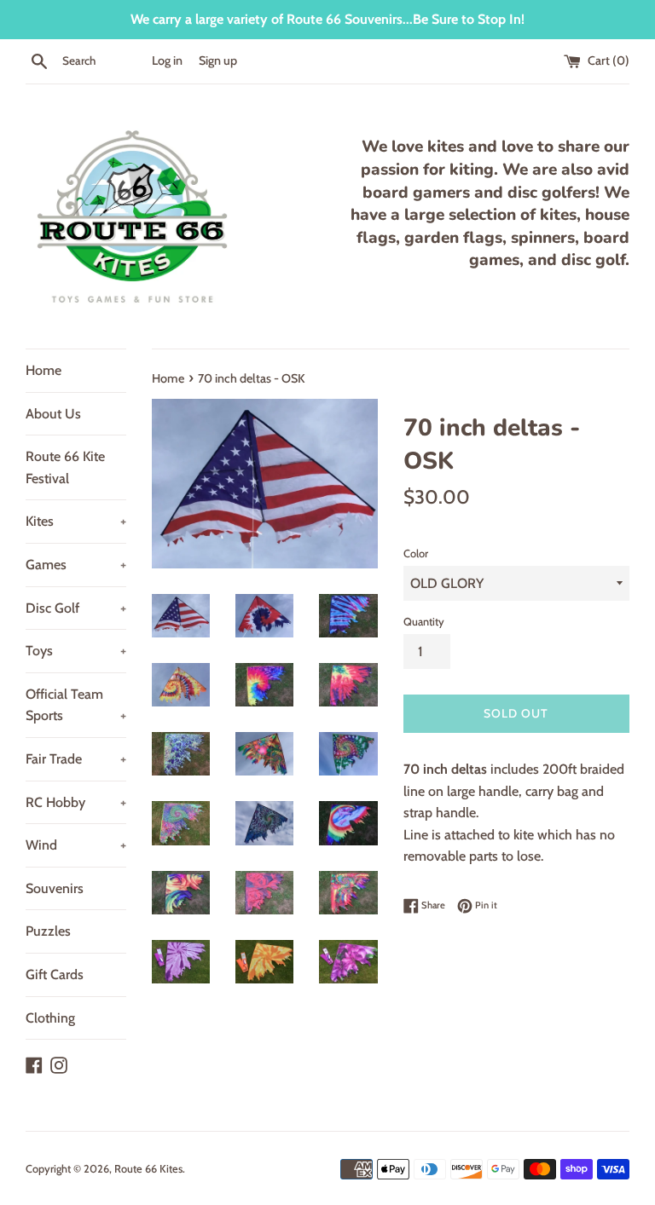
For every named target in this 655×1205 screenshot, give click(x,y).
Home (43, 370)
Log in (167, 60)
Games (76, 564)
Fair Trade (76, 759)
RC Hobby (76, 802)
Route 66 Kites (148, 1168)
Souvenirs (55, 888)
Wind (76, 845)
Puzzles (48, 931)
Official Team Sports (76, 705)
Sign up (218, 60)
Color (415, 553)
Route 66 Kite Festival (65, 467)
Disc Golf (76, 608)
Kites (76, 521)
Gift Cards (55, 974)
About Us (53, 414)
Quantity (423, 621)
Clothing (50, 1018)
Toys (76, 651)
